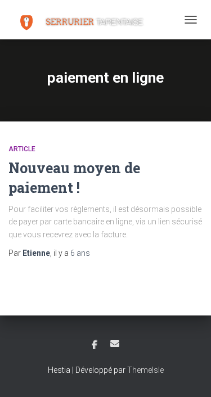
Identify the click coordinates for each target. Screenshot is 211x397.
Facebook (94, 345)
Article (21, 149)
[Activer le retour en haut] (188, 374)
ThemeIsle (145, 370)
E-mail (115, 343)
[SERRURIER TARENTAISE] (82, 20)
